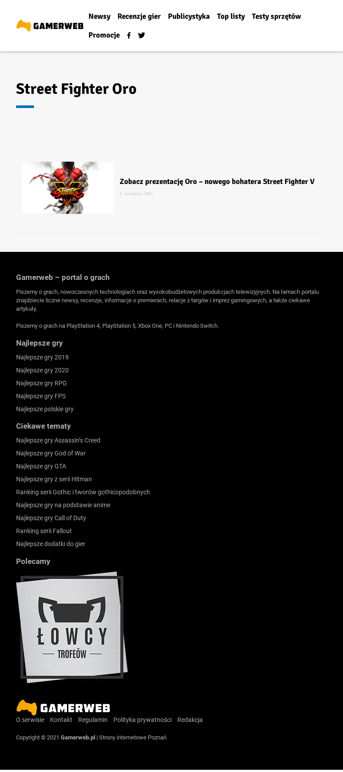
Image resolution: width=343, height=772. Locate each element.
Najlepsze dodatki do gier (50, 543)
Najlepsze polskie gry (45, 409)
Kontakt (61, 719)
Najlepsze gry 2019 (42, 357)
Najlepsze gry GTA (41, 466)
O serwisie (30, 719)
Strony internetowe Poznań (133, 737)
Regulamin (93, 719)
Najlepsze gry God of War (51, 453)
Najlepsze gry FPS (41, 396)
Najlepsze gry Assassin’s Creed (58, 440)
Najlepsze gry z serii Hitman (54, 479)
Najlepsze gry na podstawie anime (63, 505)
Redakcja (190, 719)
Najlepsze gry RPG (41, 383)
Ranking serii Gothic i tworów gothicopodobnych (83, 492)
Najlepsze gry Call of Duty (51, 518)
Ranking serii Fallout (44, 530)
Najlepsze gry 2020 (42, 370)
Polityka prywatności (142, 719)
